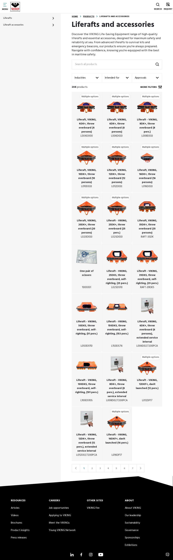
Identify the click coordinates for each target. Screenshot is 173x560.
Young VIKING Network (62, 530)
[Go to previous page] (76, 468)
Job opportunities (59, 508)
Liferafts (7, 18)
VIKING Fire (93, 508)
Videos (15, 515)
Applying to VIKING (60, 515)
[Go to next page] (141, 468)
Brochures (16, 523)
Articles (15, 508)
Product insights (20, 530)
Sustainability (132, 523)
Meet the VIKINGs (59, 523)
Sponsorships (132, 538)
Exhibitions (131, 545)
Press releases (19, 538)
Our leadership (133, 515)
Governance (132, 530)
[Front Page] (15, 6)
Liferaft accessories (13, 25)
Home (75, 16)
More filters (148, 87)
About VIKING (133, 508)
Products (88, 16)
